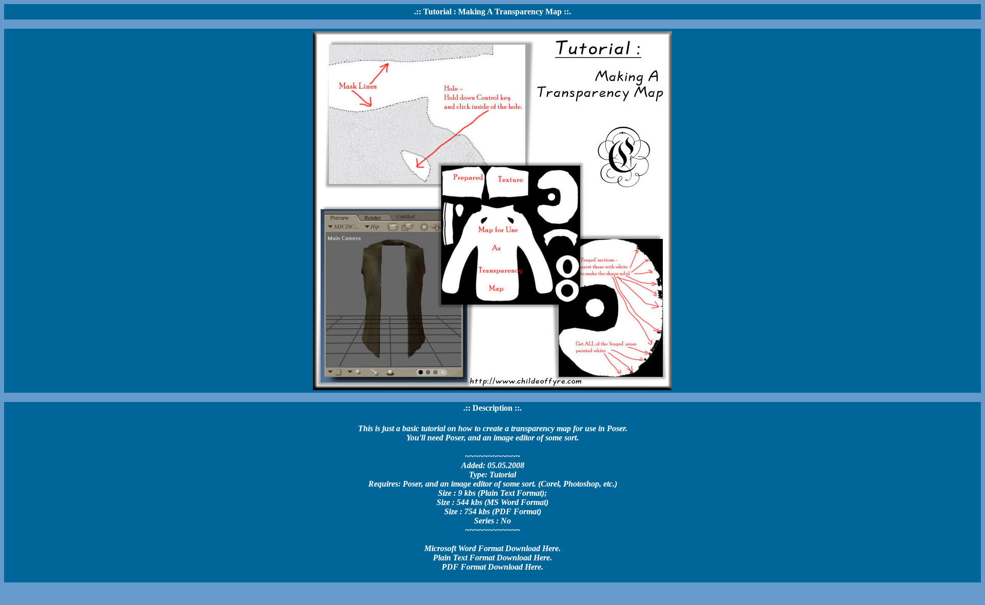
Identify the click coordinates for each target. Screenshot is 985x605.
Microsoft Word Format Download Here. (492, 548)
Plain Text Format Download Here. (492, 557)
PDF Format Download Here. (492, 566)
